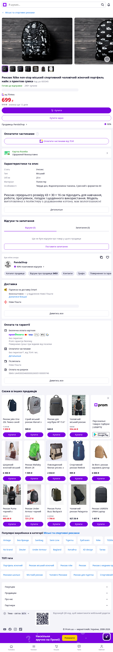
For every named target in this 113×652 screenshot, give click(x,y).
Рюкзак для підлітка (84, 574)
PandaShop (20, 262)
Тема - (14, 613)
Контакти (68, 273)
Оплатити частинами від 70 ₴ (59, 141)
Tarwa (102, 549)
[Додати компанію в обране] (107, 257)
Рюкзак (82, 565)
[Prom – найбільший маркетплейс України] (5, 4)
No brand (8, 549)
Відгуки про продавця (44, 273)
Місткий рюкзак (35, 574)
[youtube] (4, 629)
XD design (88, 549)
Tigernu (70, 540)
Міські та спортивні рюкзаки (62, 533)
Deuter (22, 549)
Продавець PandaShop (13, 124)
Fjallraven (85, 540)
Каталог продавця (15, 273)
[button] (56, 110)
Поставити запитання (56, 246)
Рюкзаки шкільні (11, 574)
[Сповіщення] (108, 4)
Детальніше (56, 209)
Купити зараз (56, 118)
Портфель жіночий (13, 565)
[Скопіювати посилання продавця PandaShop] (101, 257)
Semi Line (54, 540)
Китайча (72, 549)
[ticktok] (20, 629)
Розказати (70, 637)
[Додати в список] (107, 59)
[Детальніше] (37, 134)
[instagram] (15, 629)
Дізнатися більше (18, 296)
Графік (81, 273)
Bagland (57, 549)
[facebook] (10, 629)
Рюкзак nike (66, 565)
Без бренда (23, 540)
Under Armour (39, 549)
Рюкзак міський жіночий (41, 565)
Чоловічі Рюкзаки (58, 574)
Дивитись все (56, 313)
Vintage (7, 540)
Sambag (39, 540)
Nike (98, 540)
